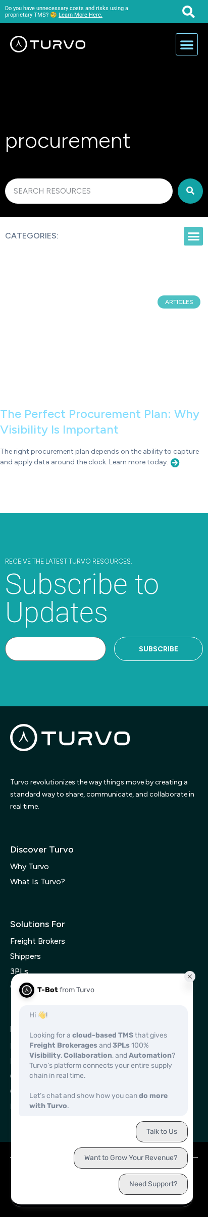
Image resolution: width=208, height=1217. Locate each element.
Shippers (25, 956)
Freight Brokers (37, 941)
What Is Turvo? (37, 881)
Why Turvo (29, 866)
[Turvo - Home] (47, 44)
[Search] (190, 191)
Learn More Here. (80, 15)
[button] (188, 12)
